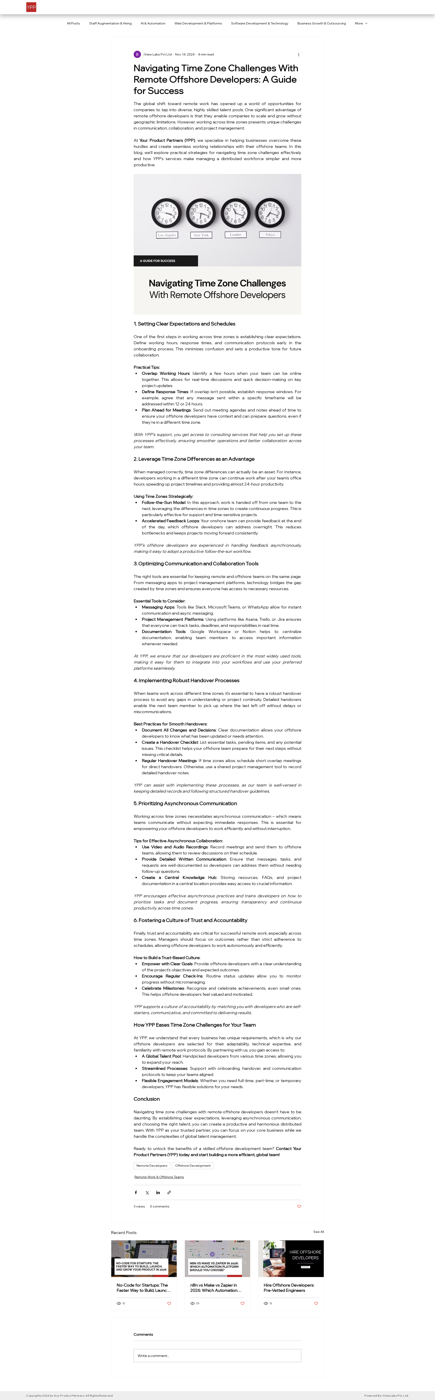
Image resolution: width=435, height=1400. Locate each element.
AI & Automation (153, 23)
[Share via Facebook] (136, 1192)
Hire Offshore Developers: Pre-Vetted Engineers (289, 1287)
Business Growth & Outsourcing (321, 23)
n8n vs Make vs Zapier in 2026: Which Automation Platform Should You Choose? (213, 1287)
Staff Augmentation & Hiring (110, 23)
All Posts (73, 23)
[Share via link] (169, 1192)
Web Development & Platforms (198, 23)
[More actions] (298, 54)
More (359, 23)
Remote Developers (152, 1166)
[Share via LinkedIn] (158, 1192)
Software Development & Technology (259, 23)
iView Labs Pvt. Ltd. (395, 1395)
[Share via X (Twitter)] (147, 1192)
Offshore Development (193, 1166)
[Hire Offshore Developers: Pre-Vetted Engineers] (291, 1258)
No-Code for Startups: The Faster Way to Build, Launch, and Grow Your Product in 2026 (143, 1287)
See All (318, 1232)
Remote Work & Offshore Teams (159, 1177)
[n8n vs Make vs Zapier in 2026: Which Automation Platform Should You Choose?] (217, 1258)
